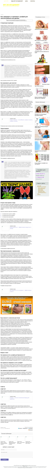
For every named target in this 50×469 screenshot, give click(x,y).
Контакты (39, 194)
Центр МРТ (39, 185)
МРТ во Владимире (11, 5)
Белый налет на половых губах (40, 74)
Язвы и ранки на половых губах (41, 40)
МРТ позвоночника (41, 188)
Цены (38, 193)
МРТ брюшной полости (42, 192)
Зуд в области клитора (39, 86)
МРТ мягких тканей (41, 191)
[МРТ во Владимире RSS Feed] (1, 467)
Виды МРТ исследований (41, 186)
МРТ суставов (40, 190)
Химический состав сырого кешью (28, 443)
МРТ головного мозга (42, 187)
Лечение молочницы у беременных (41, 29)
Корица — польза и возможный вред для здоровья (4, 443)
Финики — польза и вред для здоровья (20, 443)
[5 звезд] (4, 428)
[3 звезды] (2, 428)
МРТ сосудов (40, 189)
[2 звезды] (1, 428)
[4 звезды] (3, 428)
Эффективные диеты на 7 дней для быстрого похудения (12, 443)
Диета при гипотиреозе (39, 63)
